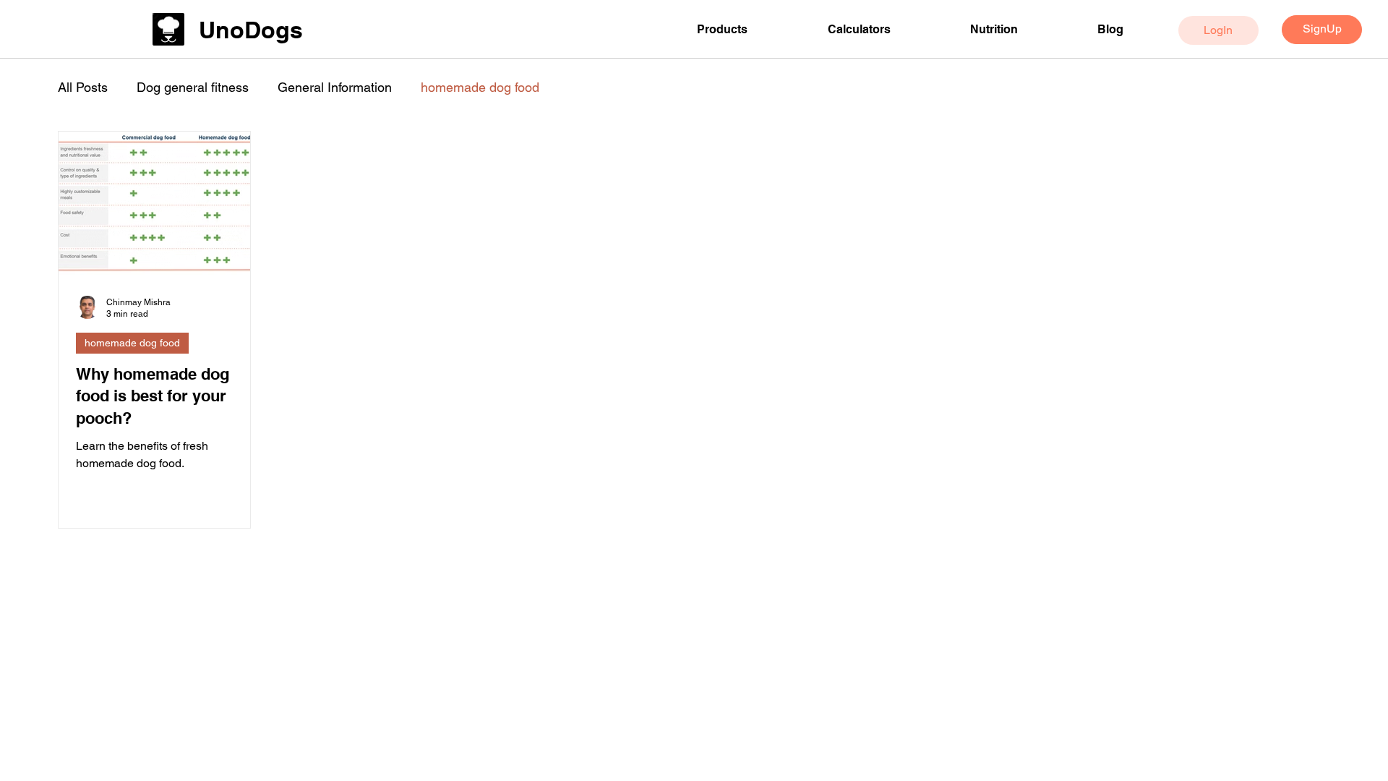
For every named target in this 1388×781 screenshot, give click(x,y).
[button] (751, 29)
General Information (335, 87)
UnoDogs (251, 29)
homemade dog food (480, 87)
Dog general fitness (193, 87)
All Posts (83, 87)
